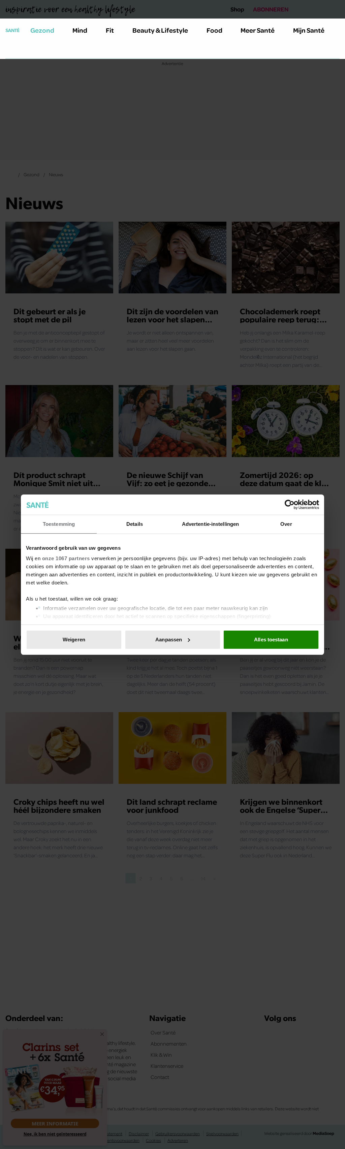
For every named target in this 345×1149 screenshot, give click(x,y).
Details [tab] (134, 524)
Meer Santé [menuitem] (258, 30)
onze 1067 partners (66, 558)
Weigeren (74, 639)
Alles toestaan (271, 639)
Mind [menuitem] (79, 30)
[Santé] (12, 30)
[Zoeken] (10, 50)
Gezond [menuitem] (42, 30)
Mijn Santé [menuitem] (308, 30)
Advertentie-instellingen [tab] (210, 524)
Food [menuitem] (214, 30)
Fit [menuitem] (110, 30)
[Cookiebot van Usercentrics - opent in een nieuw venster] (289, 505)
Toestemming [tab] (59, 524)
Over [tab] (286, 524)
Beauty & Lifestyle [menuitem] (160, 30)
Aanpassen (168, 639)
